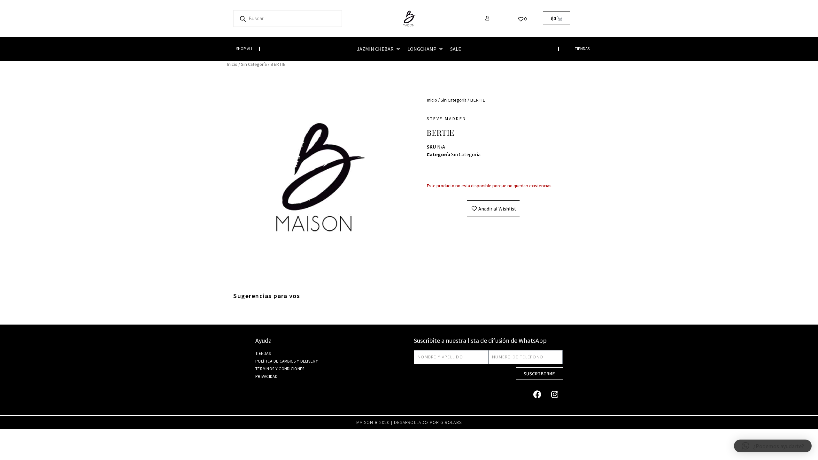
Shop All (244, 48)
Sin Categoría (254, 64)
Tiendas (263, 353)
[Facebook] (537, 394)
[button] (379, 48)
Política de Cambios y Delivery (286, 361)
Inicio (232, 64)
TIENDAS (582, 48)
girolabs (451, 422)
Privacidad (266, 376)
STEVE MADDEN (446, 118)
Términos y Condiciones (280, 369)
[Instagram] (555, 394)
